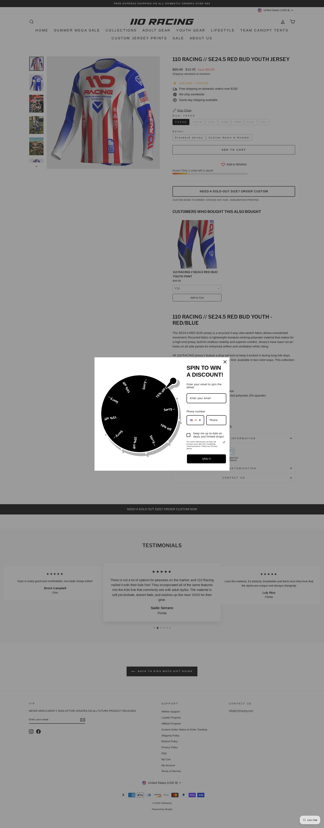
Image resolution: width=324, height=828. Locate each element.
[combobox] (195, 420)
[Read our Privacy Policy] (224, 442)
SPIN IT (206, 459)
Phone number (196, 411)
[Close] (225, 361)
